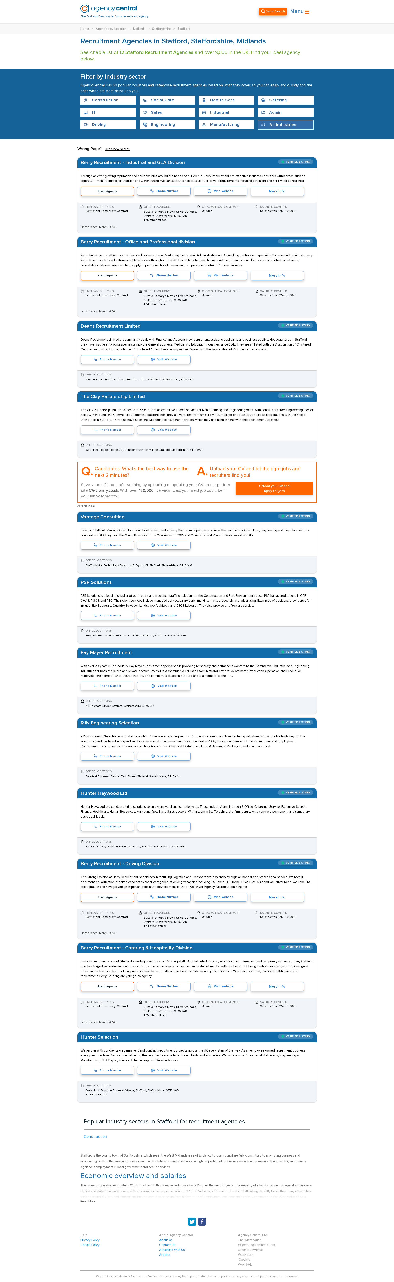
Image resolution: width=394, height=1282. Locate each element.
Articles (164, 1254)
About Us (166, 1240)
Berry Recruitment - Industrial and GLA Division (133, 162)
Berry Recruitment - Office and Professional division (138, 242)
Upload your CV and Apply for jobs (274, 488)
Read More (88, 1201)
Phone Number (167, 191)
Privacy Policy (90, 1240)
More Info (277, 191)
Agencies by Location (111, 28)
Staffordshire (161, 28)
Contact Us (167, 1245)
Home (84, 28)
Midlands (139, 28)
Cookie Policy (90, 1245)
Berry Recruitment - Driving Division (120, 863)
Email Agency (107, 191)
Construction (95, 1137)
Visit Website (224, 191)
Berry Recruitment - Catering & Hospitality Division (136, 948)
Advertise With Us (172, 1249)
